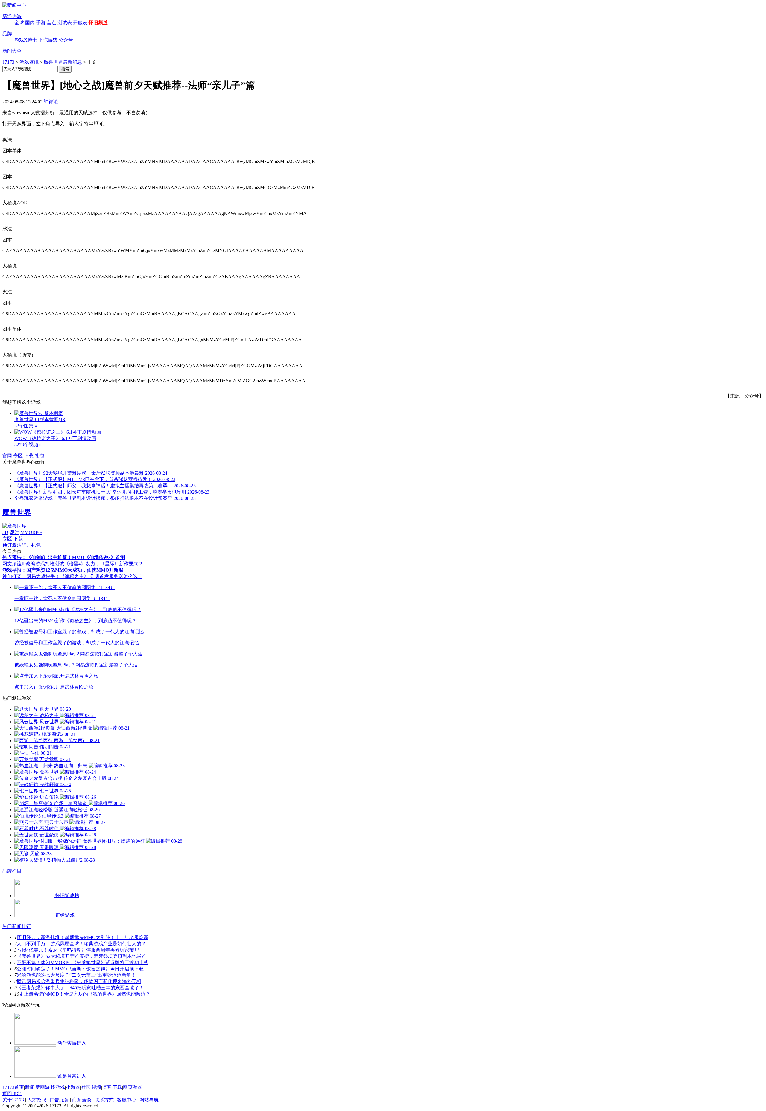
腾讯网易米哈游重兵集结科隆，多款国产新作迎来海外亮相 (79, 981)
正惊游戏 (47, 39)
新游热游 (12, 16)
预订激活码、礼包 (21, 544)
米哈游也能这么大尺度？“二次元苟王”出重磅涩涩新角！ (76, 975)
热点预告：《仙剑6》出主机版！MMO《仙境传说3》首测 (63, 557)
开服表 (80, 22)
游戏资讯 (29, 62)
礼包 (39, 455)
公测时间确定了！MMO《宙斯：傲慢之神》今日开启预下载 (80, 968)
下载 (29, 455)
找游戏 (58, 1087)
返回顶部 (12, 1093)
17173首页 (13, 1087)
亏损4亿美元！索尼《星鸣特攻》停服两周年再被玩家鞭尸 (78, 949)
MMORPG (31, 532)
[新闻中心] (14, 5)
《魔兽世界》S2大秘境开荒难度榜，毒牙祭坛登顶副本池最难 (81, 956)
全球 (19, 22)
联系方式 (104, 1099)
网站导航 (149, 1099)
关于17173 (13, 1099)
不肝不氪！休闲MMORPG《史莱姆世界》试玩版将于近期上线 (82, 962)
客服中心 (126, 1099)
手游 (40, 22)
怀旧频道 (98, 22)
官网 (7, 455)
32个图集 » (25, 425)
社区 (86, 1087)
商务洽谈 (81, 1099)
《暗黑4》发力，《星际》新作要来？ (103, 563)
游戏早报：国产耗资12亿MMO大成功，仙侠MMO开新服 (62, 570)
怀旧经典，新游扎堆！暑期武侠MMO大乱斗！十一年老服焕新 (82, 937)
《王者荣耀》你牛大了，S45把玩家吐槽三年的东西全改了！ (80, 987)
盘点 (51, 22)
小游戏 (73, 1087)
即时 (14, 532)
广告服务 (59, 1099)
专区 (18, 455)
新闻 (29, 1087)
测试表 (64, 22)
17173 (8, 62)
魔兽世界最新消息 (63, 62)
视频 (96, 1087)
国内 (30, 22)
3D (5, 532)
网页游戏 (132, 1087)
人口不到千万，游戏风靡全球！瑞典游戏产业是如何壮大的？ (81, 943)
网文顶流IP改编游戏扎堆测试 (33, 563)
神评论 (51, 101)
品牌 (7, 33)
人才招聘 (36, 1099)
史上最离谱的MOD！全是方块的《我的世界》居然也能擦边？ (84, 993)
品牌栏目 (12, 870)
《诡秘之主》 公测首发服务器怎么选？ (101, 576)
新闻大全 (12, 51)
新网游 (42, 1087)
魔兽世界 (16, 512)
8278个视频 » (28, 444)
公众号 (66, 39)
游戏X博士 (25, 39)
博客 (107, 1087)
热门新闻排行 (16, 926)
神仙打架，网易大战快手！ (31, 576)
